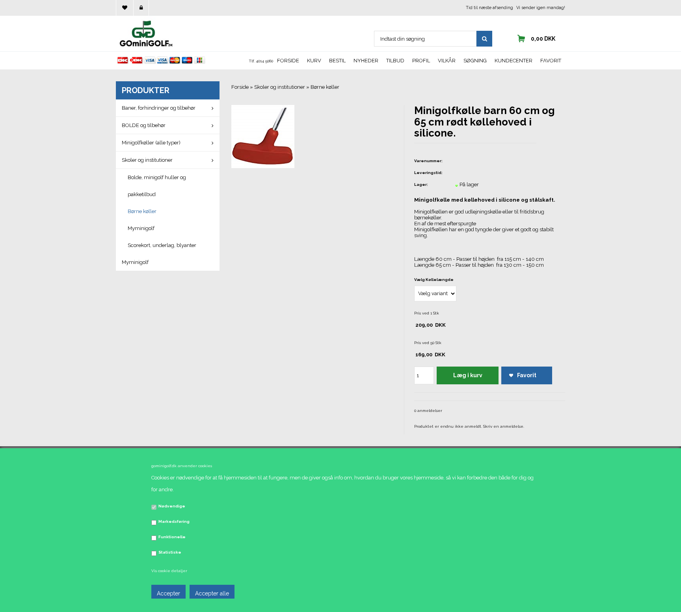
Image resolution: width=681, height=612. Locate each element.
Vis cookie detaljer (169, 571)
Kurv (314, 61)
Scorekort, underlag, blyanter (162, 245)
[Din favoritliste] (124, 8)
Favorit (550, 61)
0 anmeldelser (428, 410)
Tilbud (395, 61)
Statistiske (169, 552)
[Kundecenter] (141, 8)
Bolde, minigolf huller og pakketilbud (157, 185)
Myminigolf (141, 228)
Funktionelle (172, 537)
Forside (288, 61)
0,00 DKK (543, 39)
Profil (421, 61)
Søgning (475, 61)
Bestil (337, 61)
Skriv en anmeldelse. (503, 426)
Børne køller (142, 211)
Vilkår (447, 61)
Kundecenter (513, 61)
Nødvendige (171, 506)
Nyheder (366, 61)
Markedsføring (174, 521)
